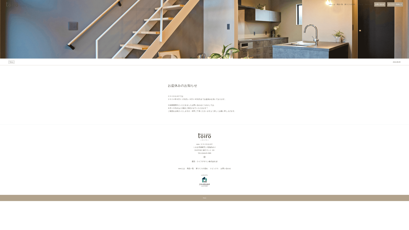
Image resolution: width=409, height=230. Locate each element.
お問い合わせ (226, 168)
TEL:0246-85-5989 (204, 153)
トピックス (214, 168)
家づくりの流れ (202, 168)
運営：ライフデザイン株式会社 (204, 161)
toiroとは (181, 168)
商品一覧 (190, 168)
